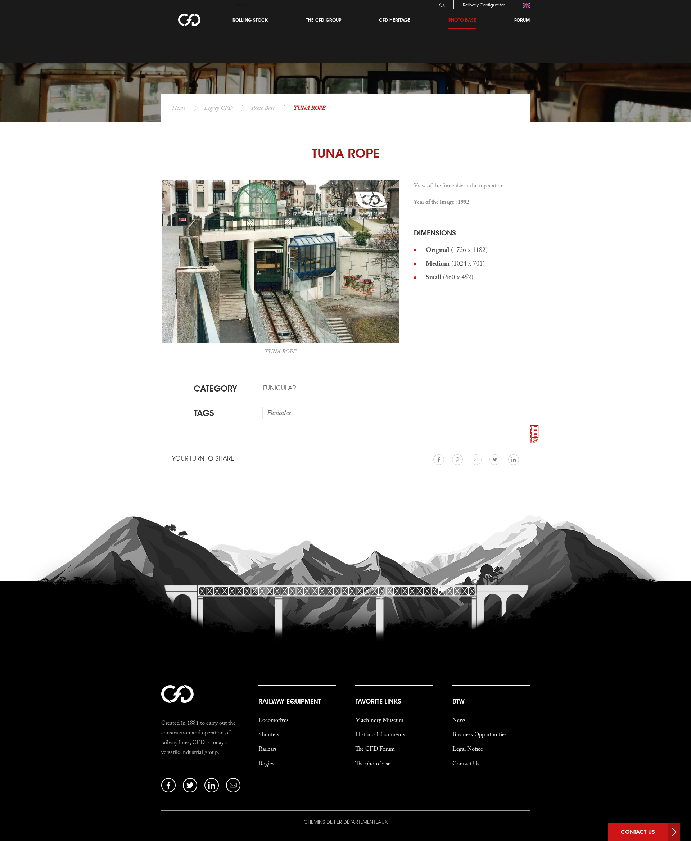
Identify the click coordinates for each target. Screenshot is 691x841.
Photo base (462, 20)
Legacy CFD (218, 107)
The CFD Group (323, 20)
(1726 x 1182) (457, 249)
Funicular (279, 388)
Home (178, 107)
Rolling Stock (250, 20)
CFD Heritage (394, 20)
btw (458, 701)
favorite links (378, 701)
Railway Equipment (289, 701)
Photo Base (263, 107)
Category (215, 388)
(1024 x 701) (455, 263)
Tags (204, 413)
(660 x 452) (449, 277)
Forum (522, 20)
